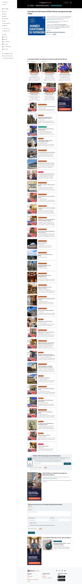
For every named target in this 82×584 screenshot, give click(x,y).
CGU (28, 577)
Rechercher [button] (5, 2)
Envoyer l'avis (31, 532)
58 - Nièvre (6, 8)
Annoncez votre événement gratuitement (49, 478)
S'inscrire (66, 2)
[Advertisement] (49, 49)
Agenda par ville (6, 30)
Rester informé (67, 463)
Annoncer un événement (47, 577)
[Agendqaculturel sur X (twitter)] (57, 571)
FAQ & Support (30, 576)
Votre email (52, 517)
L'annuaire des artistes (7, 55)
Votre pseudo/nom (31, 517)
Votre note (30, 506)
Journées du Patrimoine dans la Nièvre (62, 27)
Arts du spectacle (6, 23)
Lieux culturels (5, 28)
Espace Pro (44, 576)
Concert (5, 11)
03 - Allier (5, 36)
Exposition (5, 25)
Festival (4, 16)
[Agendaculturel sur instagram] (62, 571)
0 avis (55, 34)
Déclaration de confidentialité (32, 579)
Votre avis (30, 509)
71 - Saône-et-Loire (7, 46)
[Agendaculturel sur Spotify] (65, 571)
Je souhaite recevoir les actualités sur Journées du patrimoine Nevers (42, 525)
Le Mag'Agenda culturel (7, 53)
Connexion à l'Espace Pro (7, 58)
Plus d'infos (48, 30)
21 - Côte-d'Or (6, 41)
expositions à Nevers (50, 19)
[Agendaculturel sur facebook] (59, 571)
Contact (28, 581)
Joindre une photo (33, 522)
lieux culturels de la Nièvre (52, 21)
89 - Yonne (6, 49)
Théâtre (5, 14)
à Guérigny (61, 544)
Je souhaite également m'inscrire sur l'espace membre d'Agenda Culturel (48, 460)
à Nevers (34, 74)
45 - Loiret (6, 44)
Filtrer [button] (4, 4)
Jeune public (5, 18)
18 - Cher (5, 39)
